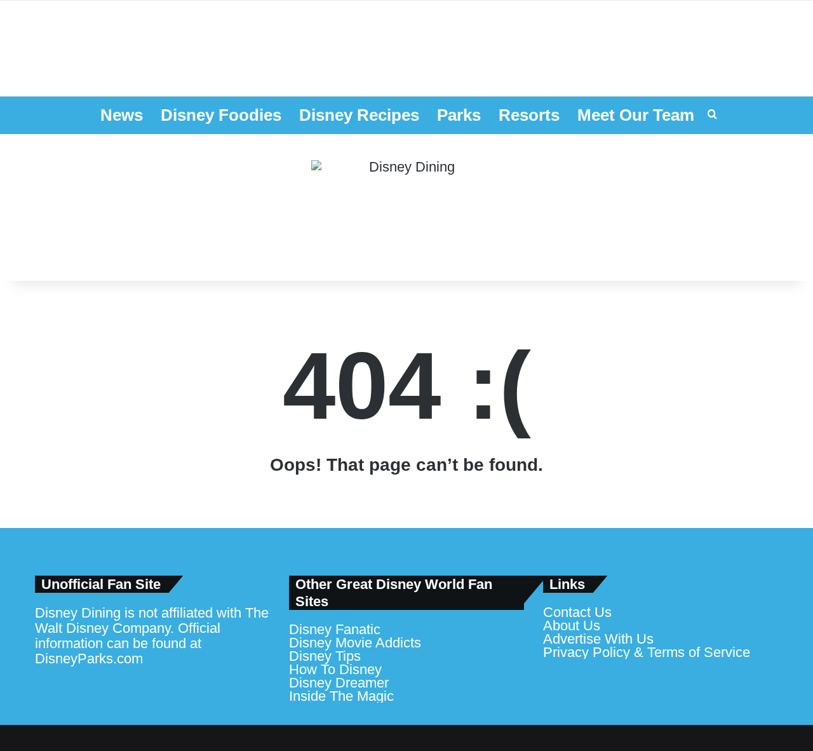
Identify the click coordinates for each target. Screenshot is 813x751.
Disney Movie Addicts (355, 643)
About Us (571, 625)
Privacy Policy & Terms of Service (646, 652)
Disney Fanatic (334, 629)
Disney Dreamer (339, 683)
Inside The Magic (341, 696)
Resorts (529, 115)
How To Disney (335, 669)
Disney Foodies (221, 115)
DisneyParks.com (89, 658)
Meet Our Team (635, 115)
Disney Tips (325, 656)
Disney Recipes (359, 115)
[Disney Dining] (406, 207)
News (121, 115)
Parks (459, 115)
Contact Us (577, 612)
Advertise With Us (598, 639)
